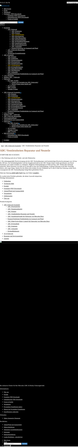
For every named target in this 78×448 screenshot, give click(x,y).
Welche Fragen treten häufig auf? (21, 84)
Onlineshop (7, 181)
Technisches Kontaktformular (16, 53)
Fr (4, 2)
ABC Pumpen (12, 211)
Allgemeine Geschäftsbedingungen (13, 429)
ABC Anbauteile (13, 72)
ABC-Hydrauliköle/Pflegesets (20, 41)
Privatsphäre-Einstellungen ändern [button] (13, 407)
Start (2, 146)
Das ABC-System (13, 80)
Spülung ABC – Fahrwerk (12, 77)
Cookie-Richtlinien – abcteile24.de (13, 437)
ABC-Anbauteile (16, 46)
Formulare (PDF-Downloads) (16, 15)
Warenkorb (7, 12)
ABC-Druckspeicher (17, 36)
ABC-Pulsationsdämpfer (18, 39)
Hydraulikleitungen (13, 231)
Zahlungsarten (8, 196)
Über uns (6, 198)
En (3, 2)
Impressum (7, 432)
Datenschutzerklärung (9, 434)
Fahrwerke (7, 79)
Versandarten (8, 193)
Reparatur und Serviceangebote (13, 236)
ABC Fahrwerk (12, 29)
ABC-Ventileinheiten (17, 34)
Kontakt (6, 186)
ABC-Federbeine (16, 31)
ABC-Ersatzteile (9, 55)
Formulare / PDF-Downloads (12, 14)
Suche (5, 442)
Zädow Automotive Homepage (12, 418)
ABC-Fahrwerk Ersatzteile (12, 92)
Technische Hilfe (9, 183)
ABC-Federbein (12, 226)
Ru (9, 2)
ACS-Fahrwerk (8, 233)
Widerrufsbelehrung (9, 427)
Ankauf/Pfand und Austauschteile (14, 120)
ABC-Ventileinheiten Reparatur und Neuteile (21, 214)
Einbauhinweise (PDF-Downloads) (18, 17)
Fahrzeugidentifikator (10, 118)
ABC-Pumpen (15, 33)
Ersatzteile (7, 28)
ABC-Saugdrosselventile (18, 43)
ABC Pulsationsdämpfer (15, 209)
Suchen (21, 22)
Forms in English (13, 19)
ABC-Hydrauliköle (13, 224)
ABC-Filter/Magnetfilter (18, 38)
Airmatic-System (13, 89)
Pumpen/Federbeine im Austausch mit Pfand (24, 48)
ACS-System (12, 86)
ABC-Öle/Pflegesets (14, 70)
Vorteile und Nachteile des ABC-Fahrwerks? (24, 82)
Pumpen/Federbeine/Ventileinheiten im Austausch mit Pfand (26, 74)
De (1, 2)
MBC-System (12, 87)
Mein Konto (7, 9)
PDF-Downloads (9, 133)
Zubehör (10, 51)
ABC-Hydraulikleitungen (19, 45)
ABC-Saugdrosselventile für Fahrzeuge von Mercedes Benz (26, 216)
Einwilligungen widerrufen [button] (11, 412)
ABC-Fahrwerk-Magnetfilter (16, 50)
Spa (7, 2)
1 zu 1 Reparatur (9, 75)
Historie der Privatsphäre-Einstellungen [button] (14, 409)
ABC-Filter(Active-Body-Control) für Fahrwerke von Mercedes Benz (29, 221)
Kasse (5, 10)
